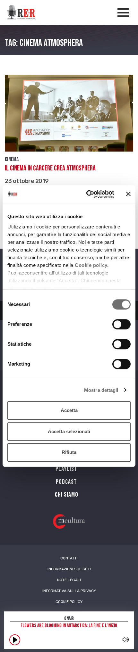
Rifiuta (69, 452)
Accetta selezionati (69, 431)
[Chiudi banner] (128, 194)
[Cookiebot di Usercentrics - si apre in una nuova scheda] (86, 194)
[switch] (121, 324)
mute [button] (125, 639)
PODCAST (66, 482)
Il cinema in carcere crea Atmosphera (50, 168)
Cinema (12, 159)
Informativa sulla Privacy (69, 591)
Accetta (69, 410)
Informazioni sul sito (69, 569)
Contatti (69, 558)
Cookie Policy (69, 601)
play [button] (14, 639)
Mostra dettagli (101, 390)
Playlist (66, 469)
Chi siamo (66, 495)
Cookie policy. (91, 265)
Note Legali (69, 580)
